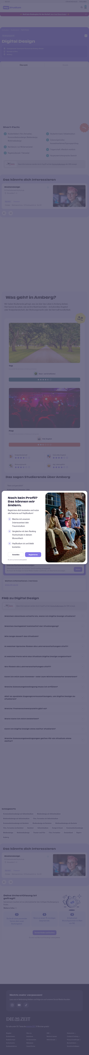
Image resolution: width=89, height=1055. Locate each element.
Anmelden (15, 555)
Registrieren (33, 555)
